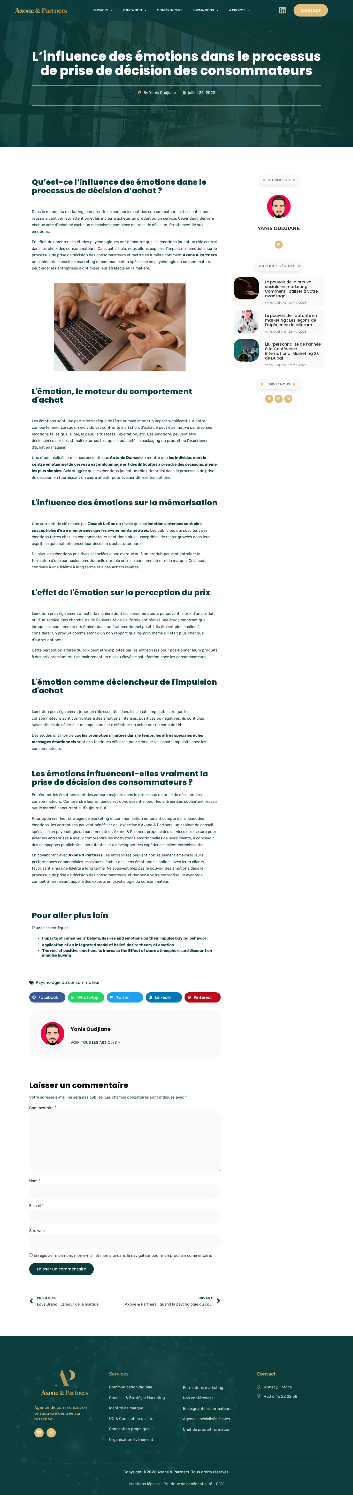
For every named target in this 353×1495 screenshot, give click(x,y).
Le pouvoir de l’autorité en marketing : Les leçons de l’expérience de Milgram (291, 320)
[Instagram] (51, 1432)
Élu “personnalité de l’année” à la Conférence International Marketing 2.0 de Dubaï (293, 351)
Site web (37, 1230)
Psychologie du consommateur (68, 982)
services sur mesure (188, 831)
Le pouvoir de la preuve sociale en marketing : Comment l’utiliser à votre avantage (291, 289)
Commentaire (42, 1108)
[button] (47, 997)
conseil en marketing (76, 261)
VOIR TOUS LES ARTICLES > (95, 1042)
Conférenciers (169, 10)
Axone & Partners (85, 855)
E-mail (36, 1205)
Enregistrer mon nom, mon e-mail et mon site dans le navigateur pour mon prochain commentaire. (123, 1255)
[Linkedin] (283, 10)
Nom (34, 1181)
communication (115, 261)
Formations (203, 10)
